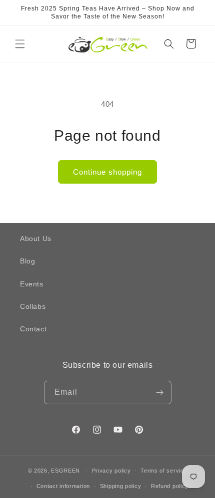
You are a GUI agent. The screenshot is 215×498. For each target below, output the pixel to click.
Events (32, 284)
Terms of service (163, 471)
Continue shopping (107, 172)
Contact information (63, 486)
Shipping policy (121, 486)
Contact (33, 329)
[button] (20, 44)
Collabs (33, 306)
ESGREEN (65, 471)
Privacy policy (111, 471)
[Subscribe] (160, 392)
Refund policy (169, 486)
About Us (36, 239)
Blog (27, 261)
